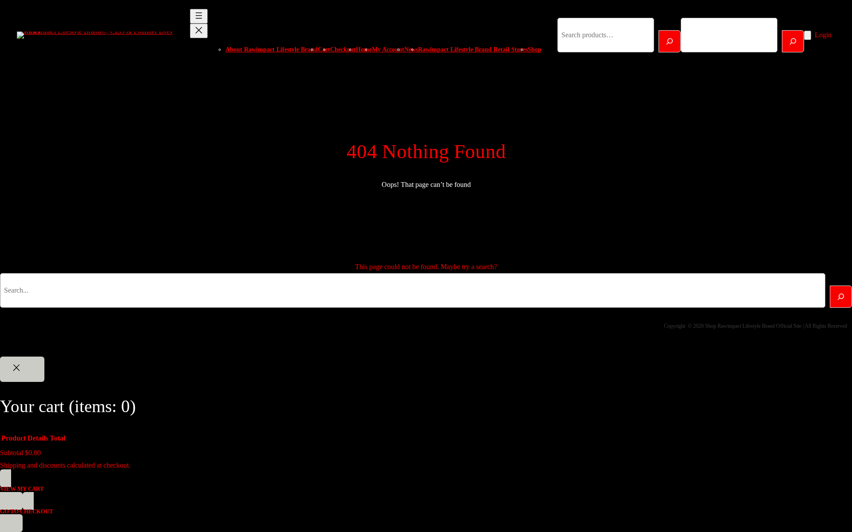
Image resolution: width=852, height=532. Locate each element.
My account (388, 49)
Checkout (343, 49)
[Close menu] (199, 31)
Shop (534, 49)
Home (364, 49)
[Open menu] (199, 16)
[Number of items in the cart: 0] (807, 35)
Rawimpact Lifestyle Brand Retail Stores (473, 49)
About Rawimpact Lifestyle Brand (271, 49)
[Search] (670, 41)
